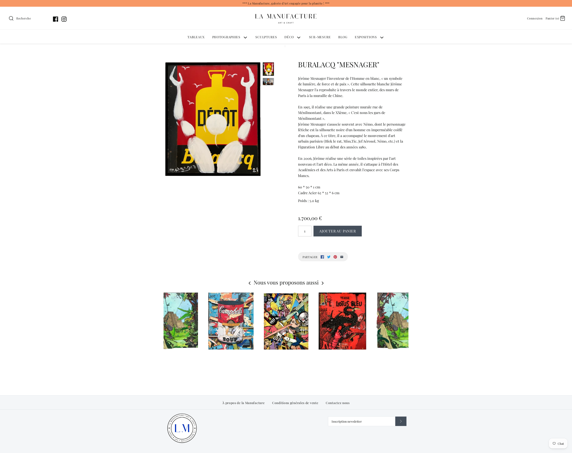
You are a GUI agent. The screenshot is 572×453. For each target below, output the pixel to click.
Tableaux (196, 37)
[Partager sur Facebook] (322, 257)
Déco (289, 37)
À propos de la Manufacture (243, 403)
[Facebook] (55, 19)
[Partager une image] (335, 257)
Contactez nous (338, 403)
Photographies (226, 37)
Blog (342, 37)
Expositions (366, 37)
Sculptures (266, 37)
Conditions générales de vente (295, 403)
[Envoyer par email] (341, 257)
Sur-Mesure (320, 37)
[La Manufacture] (286, 9)
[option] (286, 333)
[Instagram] (64, 19)
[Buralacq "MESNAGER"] (213, 119)
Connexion (535, 18)
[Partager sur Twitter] (328, 257)
